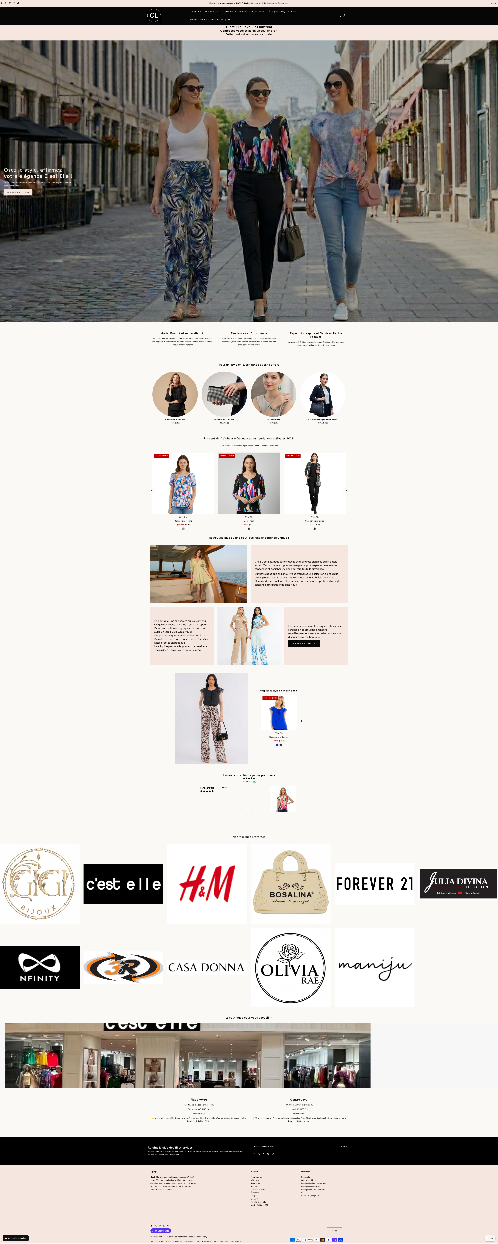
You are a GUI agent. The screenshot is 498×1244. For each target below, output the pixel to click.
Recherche (305, 1177)
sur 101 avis (247, 781)
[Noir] (249, 529)
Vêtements (255, 1180)
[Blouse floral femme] (183, 483)
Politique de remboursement (160, 1241)
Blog (253, 1196)
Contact (254, 1199)
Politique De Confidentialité (313, 1189)
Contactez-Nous (308, 1180)
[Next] (346, 490)
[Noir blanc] (314, 529)
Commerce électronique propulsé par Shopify (187, 1237)
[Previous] (152, 490)
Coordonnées (236, 1241)
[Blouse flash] (249, 483)
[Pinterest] (10, 3)
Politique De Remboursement (314, 1183)
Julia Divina (225, 445)
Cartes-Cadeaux (258, 1189)
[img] (249, 778)
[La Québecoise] (273, 394)
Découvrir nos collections (304, 643)
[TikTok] (18, 3)
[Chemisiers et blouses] (175, 394)
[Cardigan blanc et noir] (315, 483)
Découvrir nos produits (17, 192)
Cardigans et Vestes (269, 445)
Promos (254, 1186)
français (493, 3)
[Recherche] (339, 15)
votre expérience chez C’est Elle (194, 1118)
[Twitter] (5, 3)
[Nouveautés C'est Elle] (224, 394)
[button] (247, 816)
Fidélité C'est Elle (258, 1202)
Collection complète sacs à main (245, 445)
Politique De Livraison (310, 1186)
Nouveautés (256, 1177)
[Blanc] (282, 745)
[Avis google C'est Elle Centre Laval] (311, 1118)
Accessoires (256, 1183)
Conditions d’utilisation (203, 1241)
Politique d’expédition (221, 1241)
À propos (255, 1192)
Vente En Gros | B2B (259, 1205)
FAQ (303, 1192)
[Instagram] (13, 3)
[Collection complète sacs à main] (323, 394)
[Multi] (183, 529)
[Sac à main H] (279, 712)
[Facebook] (1, 3)
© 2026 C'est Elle (158, 1237)
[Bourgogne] (279, 745)
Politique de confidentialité (183, 1241)
